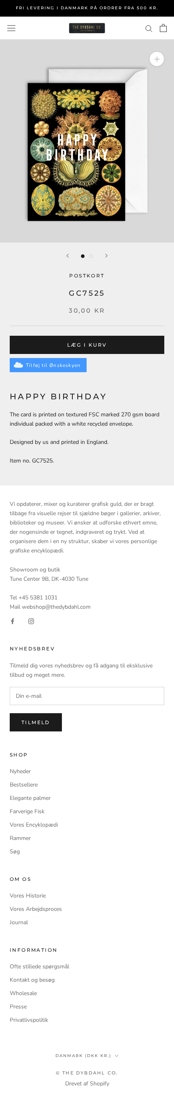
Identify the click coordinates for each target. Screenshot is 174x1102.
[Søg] (149, 28)
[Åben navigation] (11, 28)
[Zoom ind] (157, 59)
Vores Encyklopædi (34, 825)
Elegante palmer (30, 798)
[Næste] (106, 256)
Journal (19, 922)
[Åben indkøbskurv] (163, 28)
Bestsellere (24, 785)
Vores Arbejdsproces (36, 909)
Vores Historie (28, 896)
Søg (15, 851)
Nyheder (20, 771)
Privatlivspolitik (29, 1020)
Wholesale (23, 993)
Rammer (20, 838)
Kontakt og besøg (32, 980)
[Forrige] (67, 256)
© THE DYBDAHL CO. (87, 1073)
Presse (18, 1006)
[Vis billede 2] (91, 256)
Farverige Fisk (27, 811)
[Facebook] (12, 620)
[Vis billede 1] (83, 256)
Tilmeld (35, 722)
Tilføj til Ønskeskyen (53, 365)
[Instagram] (31, 620)
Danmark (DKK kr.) (83, 1055)
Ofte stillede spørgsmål (39, 966)
